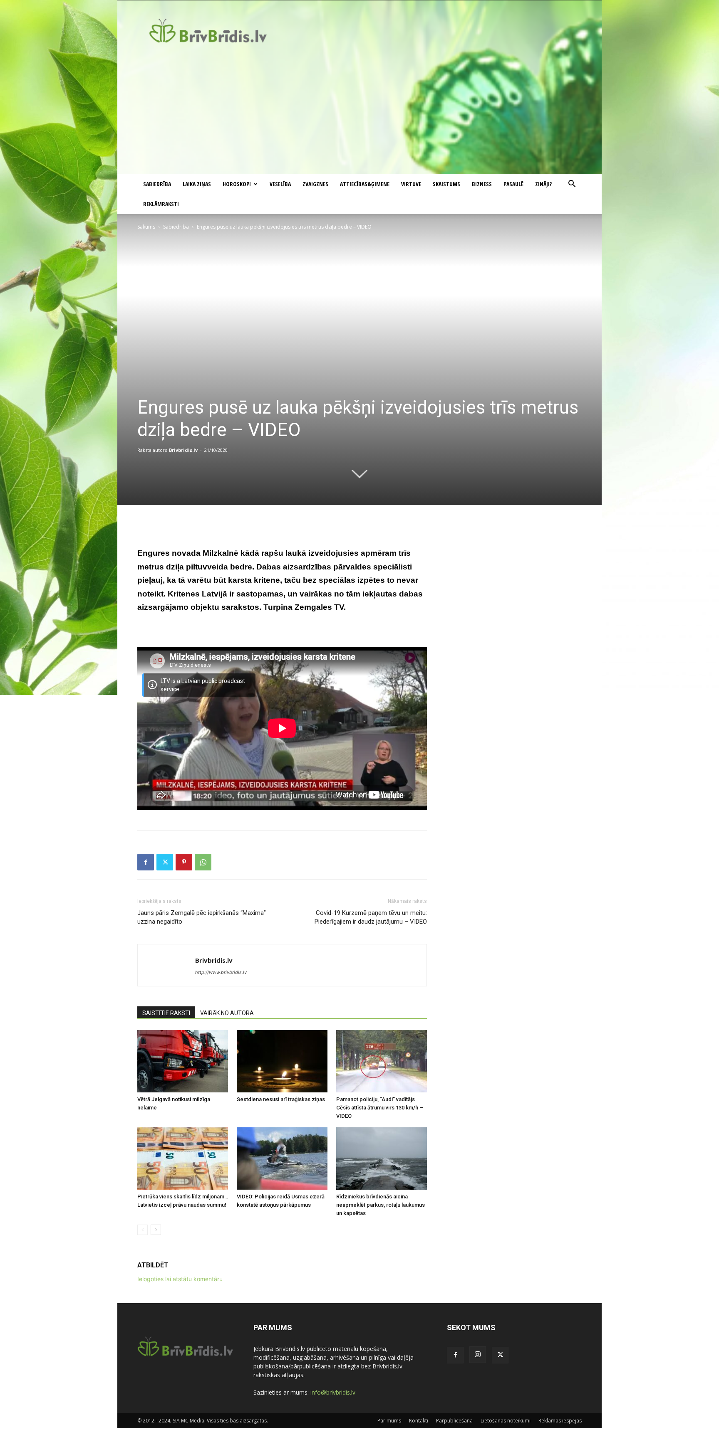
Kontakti (418, 1420)
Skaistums (446, 184)
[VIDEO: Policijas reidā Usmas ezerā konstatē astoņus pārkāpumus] (282, 1158)
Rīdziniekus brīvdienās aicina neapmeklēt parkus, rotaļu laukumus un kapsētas (380, 1204)
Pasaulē (513, 184)
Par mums (389, 1420)
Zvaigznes (315, 184)
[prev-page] (142, 1230)
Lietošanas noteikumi (506, 1420)
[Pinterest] (184, 862)
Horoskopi (237, 184)
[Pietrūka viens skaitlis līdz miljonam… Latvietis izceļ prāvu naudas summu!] (182, 1158)
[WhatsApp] (203, 862)
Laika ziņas (197, 184)
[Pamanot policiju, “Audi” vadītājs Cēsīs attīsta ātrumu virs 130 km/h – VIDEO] (381, 1061)
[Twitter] (164, 862)
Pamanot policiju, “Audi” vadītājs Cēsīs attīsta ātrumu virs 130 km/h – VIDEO (379, 1107)
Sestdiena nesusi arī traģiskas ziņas (281, 1099)
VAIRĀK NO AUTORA (227, 1013)
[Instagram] (477, 1354)
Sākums (146, 226)
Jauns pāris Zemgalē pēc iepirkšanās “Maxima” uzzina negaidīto (201, 917)
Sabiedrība (157, 184)
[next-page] (156, 1230)
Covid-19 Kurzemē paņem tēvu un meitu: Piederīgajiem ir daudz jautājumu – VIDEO (371, 917)
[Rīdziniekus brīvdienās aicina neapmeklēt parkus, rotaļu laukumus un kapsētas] (381, 1158)
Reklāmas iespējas (560, 1420)
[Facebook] (145, 862)
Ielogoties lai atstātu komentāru (180, 1278)
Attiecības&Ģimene (364, 184)
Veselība (280, 184)
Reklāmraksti (161, 204)
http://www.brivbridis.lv (221, 972)
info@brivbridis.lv (332, 1392)
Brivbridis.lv (183, 450)
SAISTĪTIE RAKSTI (166, 1013)
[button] (572, 185)
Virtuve (411, 184)
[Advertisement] (359, 112)
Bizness (482, 184)
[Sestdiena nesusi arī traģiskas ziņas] (282, 1061)
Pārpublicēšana (454, 1420)
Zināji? (543, 184)
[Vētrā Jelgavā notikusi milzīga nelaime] (182, 1061)
